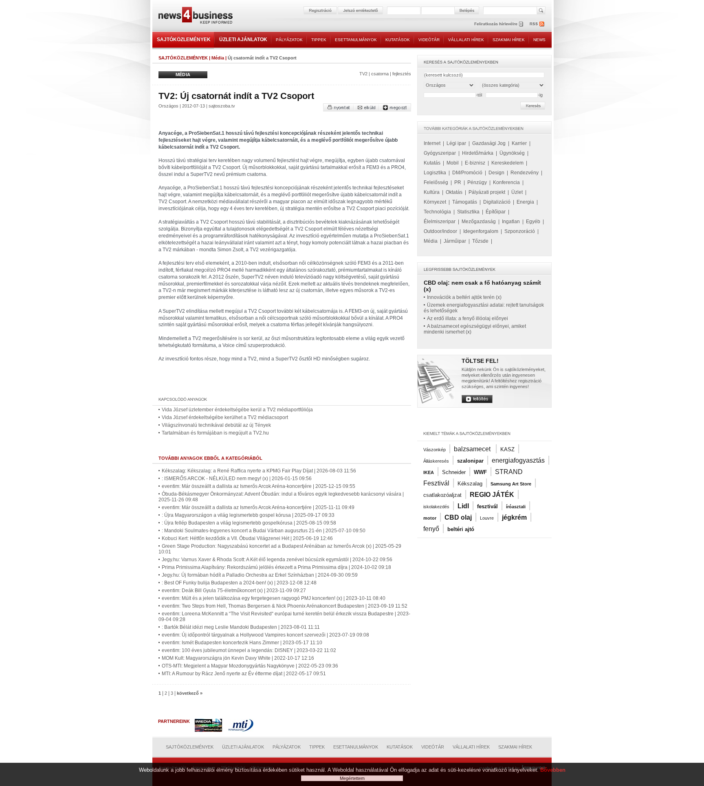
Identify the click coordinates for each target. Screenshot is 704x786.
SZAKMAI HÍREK (509, 39)
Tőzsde (480, 241)
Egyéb (533, 221)
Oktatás (454, 192)
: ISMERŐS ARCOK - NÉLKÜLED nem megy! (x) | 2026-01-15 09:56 (237, 478)
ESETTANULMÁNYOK (356, 39)
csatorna (380, 73)
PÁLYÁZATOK (289, 39)
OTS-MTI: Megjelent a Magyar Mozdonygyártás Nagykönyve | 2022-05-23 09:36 (250, 666)
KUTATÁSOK (397, 39)
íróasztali (516, 506)
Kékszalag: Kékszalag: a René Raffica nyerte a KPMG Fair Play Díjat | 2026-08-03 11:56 (259, 471)
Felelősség (436, 182)
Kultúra (432, 192)
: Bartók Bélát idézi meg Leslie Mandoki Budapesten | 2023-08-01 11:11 (241, 627)
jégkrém (514, 517)
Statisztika (468, 212)
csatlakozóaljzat (442, 495)
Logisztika (435, 173)
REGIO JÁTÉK (492, 494)
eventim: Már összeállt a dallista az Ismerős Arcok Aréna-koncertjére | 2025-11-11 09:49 (258, 507)
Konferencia (506, 182)
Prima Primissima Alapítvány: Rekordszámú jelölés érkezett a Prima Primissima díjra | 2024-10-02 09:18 (276, 567)
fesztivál (487, 506)
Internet (432, 143)
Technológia (437, 212)
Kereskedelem (507, 163)
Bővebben (552, 770)
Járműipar (455, 241)
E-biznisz (475, 163)
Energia (525, 202)
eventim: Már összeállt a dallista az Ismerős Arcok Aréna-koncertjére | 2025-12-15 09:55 (258, 486)
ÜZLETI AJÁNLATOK (243, 39)
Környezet (435, 202)
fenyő (431, 528)
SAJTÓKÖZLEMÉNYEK (184, 39)
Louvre (487, 518)
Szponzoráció (519, 231)
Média (217, 57)
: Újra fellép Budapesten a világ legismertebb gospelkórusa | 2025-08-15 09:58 (249, 523)
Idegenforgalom (480, 231)
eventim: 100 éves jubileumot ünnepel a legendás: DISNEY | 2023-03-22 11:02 (249, 650)
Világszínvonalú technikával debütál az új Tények (216, 425)
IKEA (428, 472)
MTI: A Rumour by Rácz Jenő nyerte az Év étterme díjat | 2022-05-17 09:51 (244, 673)
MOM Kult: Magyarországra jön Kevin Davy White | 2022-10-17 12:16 (238, 658)
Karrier (519, 143)
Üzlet (517, 192)
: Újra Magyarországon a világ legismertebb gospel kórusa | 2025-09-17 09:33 (248, 515)
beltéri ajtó (460, 529)
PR (457, 182)
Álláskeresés (436, 461)
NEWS (539, 39)
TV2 (363, 73)
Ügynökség (512, 153)
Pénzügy (477, 182)
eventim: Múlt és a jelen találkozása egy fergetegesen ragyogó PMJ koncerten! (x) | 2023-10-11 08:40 (273, 598)
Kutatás (432, 163)
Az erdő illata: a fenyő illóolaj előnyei (467, 318)
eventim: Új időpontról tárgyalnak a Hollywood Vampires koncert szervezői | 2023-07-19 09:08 (265, 635)
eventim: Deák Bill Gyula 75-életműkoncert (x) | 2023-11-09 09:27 (234, 590)
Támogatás (464, 202)
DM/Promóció (467, 173)
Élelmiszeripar (439, 221)
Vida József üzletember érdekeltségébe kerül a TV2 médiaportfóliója (237, 410)
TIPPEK (318, 39)
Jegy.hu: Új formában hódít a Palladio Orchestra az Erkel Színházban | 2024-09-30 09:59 (260, 575)
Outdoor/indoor (440, 231)
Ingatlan (511, 221)
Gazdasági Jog (489, 143)
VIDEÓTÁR (429, 39)
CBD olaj (458, 517)
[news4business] (195, 16)
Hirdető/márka (477, 153)
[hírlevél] (498, 24)
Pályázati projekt (487, 192)
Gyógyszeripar (440, 153)
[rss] (537, 24)
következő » (189, 693)
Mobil (453, 163)
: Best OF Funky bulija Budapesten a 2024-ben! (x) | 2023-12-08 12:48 (239, 583)
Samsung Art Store (511, 483)
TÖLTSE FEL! (480, 361)
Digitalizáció (496, 202)
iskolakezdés (436, 506)
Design (496, 173)
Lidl (463, 506)
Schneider (454, 472)
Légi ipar (456, 143)
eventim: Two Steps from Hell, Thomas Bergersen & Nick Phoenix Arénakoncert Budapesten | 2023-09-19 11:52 (284, 606)
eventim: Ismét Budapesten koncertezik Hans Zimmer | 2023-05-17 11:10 (242, 642)
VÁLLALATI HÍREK (466, 39)
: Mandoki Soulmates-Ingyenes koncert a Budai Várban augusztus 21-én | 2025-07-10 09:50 (263, 531)
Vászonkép (434, 449)
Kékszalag (470, 484)
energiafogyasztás (518, 460)
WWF (480, 472)
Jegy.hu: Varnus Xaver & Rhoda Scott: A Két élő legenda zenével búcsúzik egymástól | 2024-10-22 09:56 (277, 559)
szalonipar (470, 461)
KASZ (507, 449)
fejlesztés (401, 73)
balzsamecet (473, 449)
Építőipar (496, 212)
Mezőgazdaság (479, 221)
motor (429, 518)
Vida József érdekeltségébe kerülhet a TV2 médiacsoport (225, 417)
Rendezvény (524, 173)
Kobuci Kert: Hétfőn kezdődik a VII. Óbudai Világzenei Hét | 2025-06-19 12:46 (247, 538)
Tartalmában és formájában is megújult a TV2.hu (215, 433)
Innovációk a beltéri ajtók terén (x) (464, 297)
